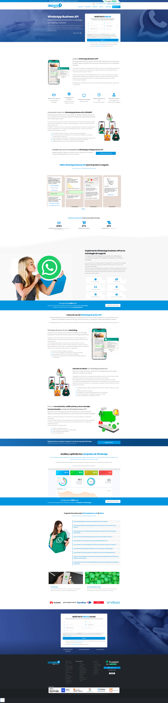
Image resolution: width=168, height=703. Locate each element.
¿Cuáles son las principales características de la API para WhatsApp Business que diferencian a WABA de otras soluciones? (96, 557)
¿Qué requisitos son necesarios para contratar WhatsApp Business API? (90, 540)
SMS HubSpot (82, 671)
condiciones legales (99, 46)
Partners (95, 673)
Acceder (117, 3)
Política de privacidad (76, 694)
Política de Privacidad (103, 42)
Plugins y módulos (83, 669)
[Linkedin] (114, 673)
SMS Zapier (82, 677)
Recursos (95, 6)
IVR (66, 673)
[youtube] (112, 673)
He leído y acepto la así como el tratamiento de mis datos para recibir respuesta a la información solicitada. (104, 43)
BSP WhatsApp (54, 587)
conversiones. (109, 228)
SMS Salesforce (83, 672)
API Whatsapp (83, 668)
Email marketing (69, 667)
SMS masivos (68, 661)
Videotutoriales (97, 664)
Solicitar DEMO (110, 3)
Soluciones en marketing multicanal (97, 671)
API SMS (81, 666)
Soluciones (87, 6)
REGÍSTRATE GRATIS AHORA (106, 153)
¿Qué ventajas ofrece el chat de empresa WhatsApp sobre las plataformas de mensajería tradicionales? (95, 531)
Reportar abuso (105, 694)
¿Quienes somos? (97, 666)
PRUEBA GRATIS (116, 6)
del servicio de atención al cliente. (59, 229)
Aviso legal (83, 694)
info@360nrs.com (112, 667)
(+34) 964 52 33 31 (102, 3)
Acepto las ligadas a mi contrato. (101, 46)
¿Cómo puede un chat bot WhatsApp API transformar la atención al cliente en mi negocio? (95, 544)
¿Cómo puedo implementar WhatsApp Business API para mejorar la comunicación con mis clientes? (95, 526)
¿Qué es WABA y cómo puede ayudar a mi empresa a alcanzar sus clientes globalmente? (94, 552)
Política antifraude (97, 694)
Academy (96, 662)
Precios (101, 6)
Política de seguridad (90, 694)
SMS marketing (69, 662)
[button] (93, 3)
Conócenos (108, 6)
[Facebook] (110, 673)
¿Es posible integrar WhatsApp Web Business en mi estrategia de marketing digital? (93, 548)
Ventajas (96, 667)
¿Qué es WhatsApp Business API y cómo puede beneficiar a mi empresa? (91, 521)
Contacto (96, 661)
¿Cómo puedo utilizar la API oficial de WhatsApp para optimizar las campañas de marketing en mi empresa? (96, 562)
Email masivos (69, 669)
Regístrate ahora (109, 442)
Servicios (80, 6)
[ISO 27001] (54, 690)
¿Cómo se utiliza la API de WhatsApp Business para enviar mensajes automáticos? (93, 536)
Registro (103, 40)
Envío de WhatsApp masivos (94, 587)
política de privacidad (107, 37)
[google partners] (90, 690)
